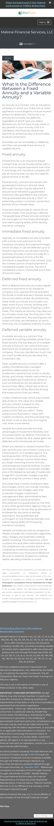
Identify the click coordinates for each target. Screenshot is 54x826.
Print (8, 58)
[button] (44, 22)
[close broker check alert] (50, 2)
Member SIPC (32, 767)
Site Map (4, 806)
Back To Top (42, 816)
